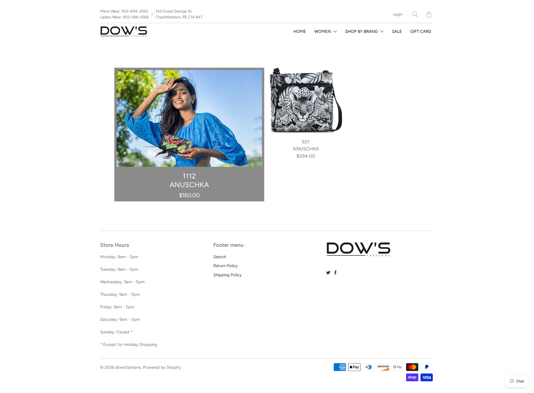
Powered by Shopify (162, 367)
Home (299, 31)
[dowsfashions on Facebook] (335, 272)
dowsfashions (128, 367)
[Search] (415, 14)
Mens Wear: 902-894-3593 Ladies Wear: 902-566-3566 (124, 14)
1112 (189, 134)
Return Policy (225, 265)
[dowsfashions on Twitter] (328, 272)
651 (306, 100)
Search (219, 256)
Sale (397, 31)
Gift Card (420, 31)
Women (323, 31)
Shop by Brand (362, 31)
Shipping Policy (227, 274)
